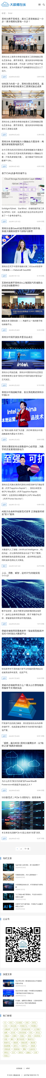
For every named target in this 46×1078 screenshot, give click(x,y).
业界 (4, 77)
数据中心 (7, 1042)
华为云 (38, 1033)
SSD (5, 1026)
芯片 (13, 1052)
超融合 (28, 1052)
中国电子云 (23, 1026)
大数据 (6, 1036)
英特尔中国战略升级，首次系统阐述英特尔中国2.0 (23, 393)
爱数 (24, 1049)
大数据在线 (16, 1075)
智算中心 (24, 1046)
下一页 (26, 849)
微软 (12, 1039)
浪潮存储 (17, 1049)
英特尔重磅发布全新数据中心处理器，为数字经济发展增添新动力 (23, 448)
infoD (28, 1068)
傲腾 (5, 1033)
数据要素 (7, 1046)
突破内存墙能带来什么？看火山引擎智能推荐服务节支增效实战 (23, 686)
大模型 (14, 1036)
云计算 (16, 1029)
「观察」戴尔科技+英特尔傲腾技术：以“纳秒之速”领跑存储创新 (22, 744)
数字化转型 (20, 1039)
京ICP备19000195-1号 (31, 1075)
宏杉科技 (37, 1036)
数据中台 (31, 1039)
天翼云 (22, 1036)
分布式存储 (22, 1033)
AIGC (11, 1023)
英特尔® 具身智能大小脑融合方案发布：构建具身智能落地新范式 (23, 143)
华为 (30, 1033)
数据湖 (33, 1042)
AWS (27, 1023)
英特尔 (21, 1052)
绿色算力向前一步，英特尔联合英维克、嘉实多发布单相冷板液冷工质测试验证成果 (23, 85)
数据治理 (24, 1042)
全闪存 (13, 1033)
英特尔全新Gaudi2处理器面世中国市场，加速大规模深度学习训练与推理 (22, 230)
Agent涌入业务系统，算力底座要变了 (27, 865)
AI (5, 1023)
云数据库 (7, 1029)
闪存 (35, 1052)
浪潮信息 (7, 1049)
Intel (34, 1023)
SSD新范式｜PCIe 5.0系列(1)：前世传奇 (21, 797)
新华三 (16, 1046)
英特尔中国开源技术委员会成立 (17, 337)
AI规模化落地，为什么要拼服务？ (26, 875)
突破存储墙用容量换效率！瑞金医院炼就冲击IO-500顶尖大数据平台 (23, 632)
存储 (29, 1036)
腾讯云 (6, 1052)
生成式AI (32, 1049)
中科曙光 (34, 1026)
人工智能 (37, 1029)
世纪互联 (13, 1026)
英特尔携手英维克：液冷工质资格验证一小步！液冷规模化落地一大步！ (23, 20)
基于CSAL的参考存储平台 (14, 173)
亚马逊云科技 (25, 1029)
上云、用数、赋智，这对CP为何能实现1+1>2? (21, 574)
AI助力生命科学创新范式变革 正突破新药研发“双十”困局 (23, 513)
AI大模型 (19, 1023)
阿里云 (6, 1056)
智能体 (33, 1046)
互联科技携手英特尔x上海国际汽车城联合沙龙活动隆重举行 (22, 284)
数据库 (16, 1042)
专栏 (4, 566)
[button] (39, 5)
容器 (5, 1039)
